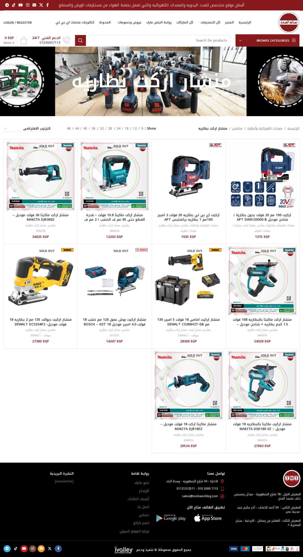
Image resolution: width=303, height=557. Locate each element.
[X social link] (41, 5)
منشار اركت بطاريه (230, 225)
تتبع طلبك (141, 483)
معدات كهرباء (262, 230)
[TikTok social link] (13, 5)
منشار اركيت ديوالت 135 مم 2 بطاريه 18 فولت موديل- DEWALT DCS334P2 (40, 322)
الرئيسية (293, 128)
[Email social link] (34, 5)
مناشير (237, 128)
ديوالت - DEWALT (188, 335)
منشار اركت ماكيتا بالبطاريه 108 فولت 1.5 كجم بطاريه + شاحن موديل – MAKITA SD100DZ (262, 324)
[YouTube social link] (20, 5)
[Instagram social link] (27, 5)
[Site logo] (288, 22)
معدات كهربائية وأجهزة (264, 128)
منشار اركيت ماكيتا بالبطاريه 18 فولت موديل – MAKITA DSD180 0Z (262, 426)
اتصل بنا (143, 507)
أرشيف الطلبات (138, 499)
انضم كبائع (141, 523)
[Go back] (238, 81)
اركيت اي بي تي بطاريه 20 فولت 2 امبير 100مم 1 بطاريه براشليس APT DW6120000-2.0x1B (188, 220)
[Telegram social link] (7, 5)
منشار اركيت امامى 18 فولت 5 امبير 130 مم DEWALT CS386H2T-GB (188, 322)
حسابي (144, 515)
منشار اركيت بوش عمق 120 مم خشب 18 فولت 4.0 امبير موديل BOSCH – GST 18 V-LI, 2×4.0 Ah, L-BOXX (114, 324)
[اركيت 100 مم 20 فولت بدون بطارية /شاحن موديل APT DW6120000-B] (262, 176)
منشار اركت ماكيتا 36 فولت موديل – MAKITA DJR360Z (41, 217)
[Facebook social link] (47, 5)
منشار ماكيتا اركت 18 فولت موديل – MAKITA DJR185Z (188, 426)
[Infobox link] (51, 40)
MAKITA (114, 230)
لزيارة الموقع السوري (134, 531)
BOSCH (114, 335)
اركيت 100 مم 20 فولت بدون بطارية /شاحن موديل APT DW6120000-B (262, 217)
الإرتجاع (144, 491)
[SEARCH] (80, 40)
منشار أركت (249, 225)
